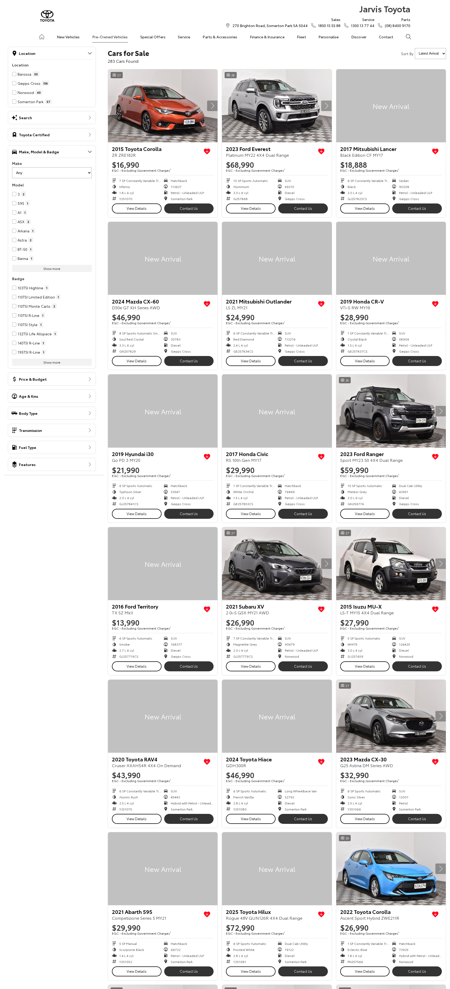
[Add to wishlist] (207, 151)
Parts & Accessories (220, 36)
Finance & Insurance (267, 36)
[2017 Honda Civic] (277, 410)
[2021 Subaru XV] (277, 563)
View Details (137, 208)
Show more (51, 268)
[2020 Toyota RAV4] (163, 716)
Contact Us (189, 208)
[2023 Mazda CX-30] (391, 716)
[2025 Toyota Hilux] (277, 868)
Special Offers (152, 36)
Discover (358, 36)
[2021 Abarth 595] (163, 868)
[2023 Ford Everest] (277, 105)
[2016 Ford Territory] (163, 563)
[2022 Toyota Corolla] (391, 868)
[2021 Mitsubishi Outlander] (277, 258)
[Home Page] (47, 16)
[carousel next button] (212, 106)
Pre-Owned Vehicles (110, 36)
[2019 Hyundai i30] (163, 410)
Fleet (301, 36)
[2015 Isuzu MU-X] (391, 563)
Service (184, 36)
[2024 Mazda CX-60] (163, 258)
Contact (386, 36)
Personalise (328, 36)
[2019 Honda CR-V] (391, 258)
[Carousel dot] (135, 135)
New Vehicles (68, 36)
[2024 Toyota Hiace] (277, 716)
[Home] (42, 37)
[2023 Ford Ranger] (391, 410)
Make (17, 163)
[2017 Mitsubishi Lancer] (391, 105)
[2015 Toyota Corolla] (163, 105)
